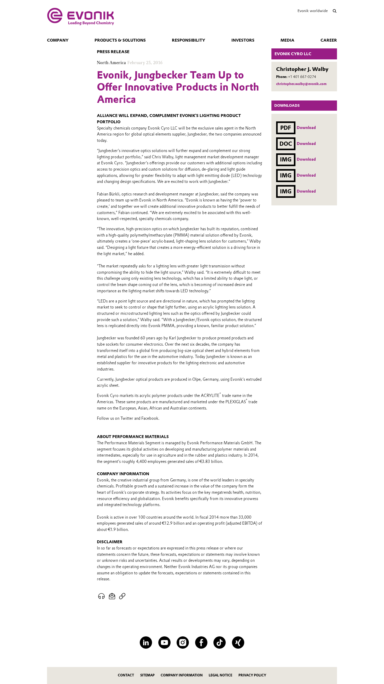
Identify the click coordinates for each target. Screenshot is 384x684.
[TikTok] (219, 642)
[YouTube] (164, 642)
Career (329, 40)
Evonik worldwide (313, 10)
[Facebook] (201, 642)
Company (57, 40)
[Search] (334, 10)
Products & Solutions (120, 40)
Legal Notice (220, 675)
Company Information (182, 675)
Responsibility (188, 40)
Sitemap (147, 675)
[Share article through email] (112, 596)
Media (287, 40)
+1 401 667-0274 (302, 77)
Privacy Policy (252, 675)
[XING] (238, 642)
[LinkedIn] (146, 642)
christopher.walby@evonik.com (301, 84)
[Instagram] (183, 642)
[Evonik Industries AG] (80, 16)
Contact (126, 675)
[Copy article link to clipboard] (122, 596)
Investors (242, 40)
